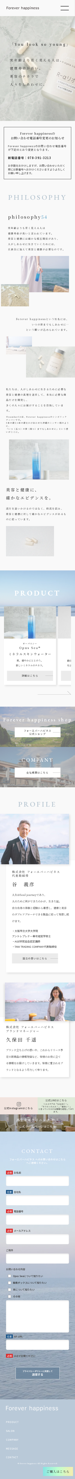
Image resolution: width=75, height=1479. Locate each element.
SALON (10, 1430)
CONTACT (12, 1457)
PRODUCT (12, 1422)
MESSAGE (12, 1448)
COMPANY (12, 1439)
